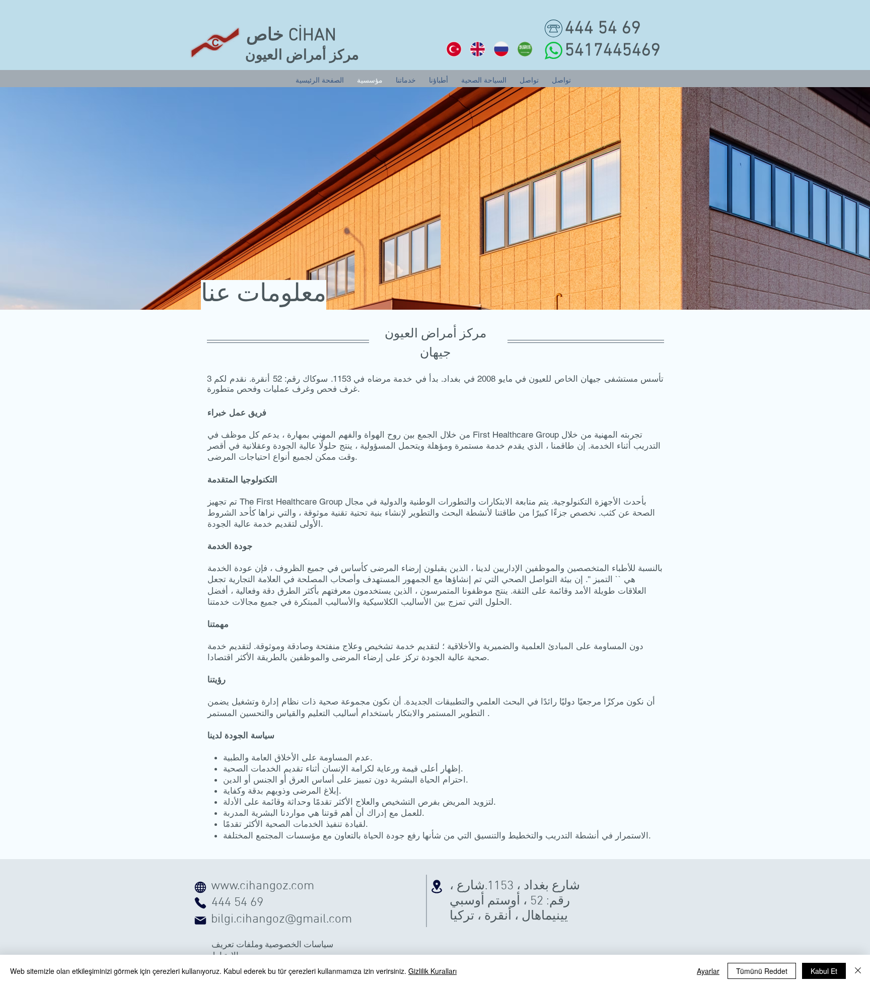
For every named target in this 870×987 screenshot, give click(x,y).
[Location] (436, 886)
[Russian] (501, 48)
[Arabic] (524, 48)
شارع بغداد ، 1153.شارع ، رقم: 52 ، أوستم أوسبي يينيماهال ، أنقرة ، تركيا (515, 901)
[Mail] (200, 920)
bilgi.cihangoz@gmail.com (281, 919)
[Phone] (200, 902)
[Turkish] (453, 48)
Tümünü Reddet (761, 971)
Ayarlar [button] (708, 971)
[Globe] (200, 887)
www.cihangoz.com (262, 886)
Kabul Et (824, 971)
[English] (477, 48)
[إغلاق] (858, 971)
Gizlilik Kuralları (432, 971)
